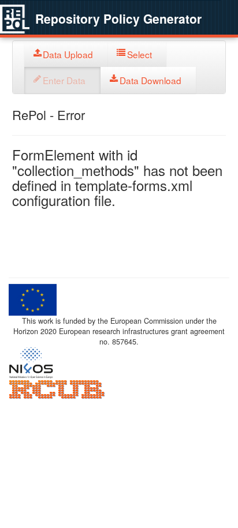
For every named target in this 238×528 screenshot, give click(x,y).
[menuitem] (66, 54)
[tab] (66, 54)
